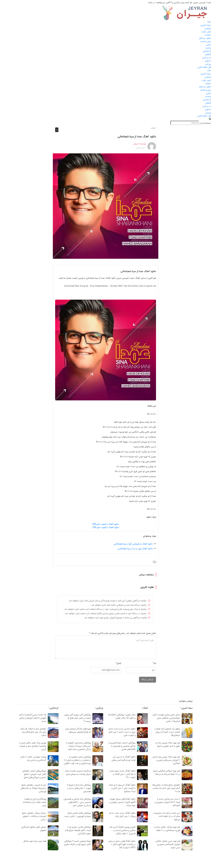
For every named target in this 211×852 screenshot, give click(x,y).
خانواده (208, 35)
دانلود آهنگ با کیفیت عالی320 (105, 524)
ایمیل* (118, 663)
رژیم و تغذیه (205, 41)
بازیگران (208, 28)
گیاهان (208, 54)
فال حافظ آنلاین (204, 67)
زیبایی (208, 44)
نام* (154, 663)
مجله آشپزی (205, 25)
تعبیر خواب (206, 31)
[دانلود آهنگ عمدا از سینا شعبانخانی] (105, 206)
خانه (209, 22)
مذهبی (208, 60)
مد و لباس (206, 57)
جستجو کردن (205, 123)
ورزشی (208, 64)
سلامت (208, 48)
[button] (105, 119)
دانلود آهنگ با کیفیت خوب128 (105, 527)
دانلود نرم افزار (205, 38)
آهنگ (153, 128)
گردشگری (207, 51)
